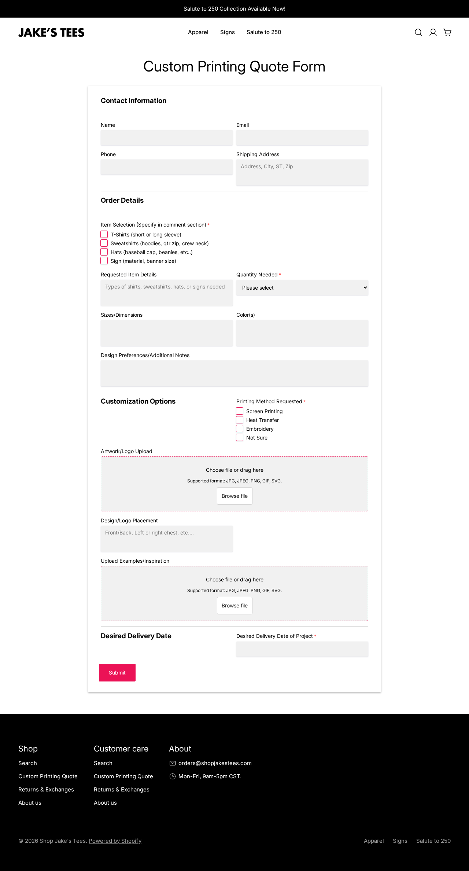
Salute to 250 (433, 840)
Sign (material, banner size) (143, 261)
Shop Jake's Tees (63, 840)
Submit (117, 672)
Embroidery (260, 429)
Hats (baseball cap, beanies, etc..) (152, 252)
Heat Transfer (262, 420)
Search (27, 763)
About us (29, 802)
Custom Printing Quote (48, 776)
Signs (400, 840)
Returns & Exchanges (46, 789)
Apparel (374, 840)
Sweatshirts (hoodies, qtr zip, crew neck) (160, 243)
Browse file (235, 496)
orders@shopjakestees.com (215, 763)
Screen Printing (264, 411)
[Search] (418, 32)
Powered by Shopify (115, 840)
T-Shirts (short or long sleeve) (146, 234)
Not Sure (256, 437)
